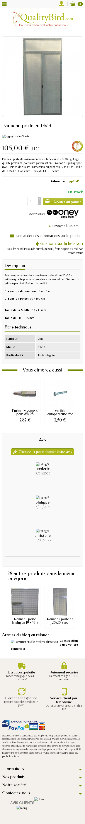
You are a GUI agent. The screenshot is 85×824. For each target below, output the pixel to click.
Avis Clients (22, 803)
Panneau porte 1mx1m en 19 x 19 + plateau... (25, 622)
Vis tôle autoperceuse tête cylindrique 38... (60, 414)
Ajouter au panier (67, 202)
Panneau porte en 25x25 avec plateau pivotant (60, 622)
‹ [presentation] (7, 401)
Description (15, 265)
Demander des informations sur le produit (49, 235)
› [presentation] (77, 401)
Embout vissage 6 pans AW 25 (25, 412)
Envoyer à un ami (65, 225)
